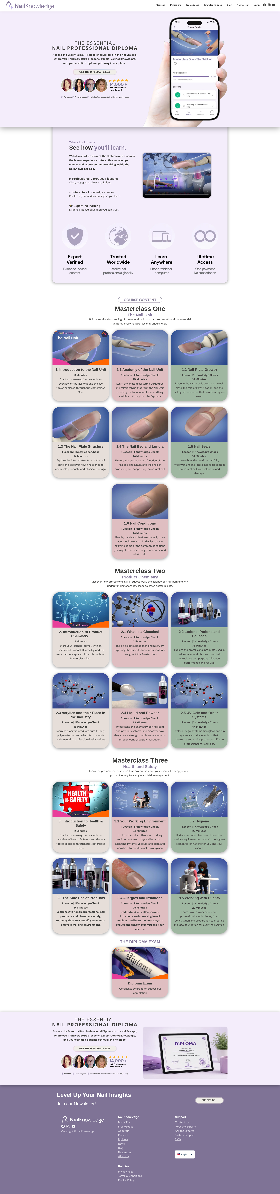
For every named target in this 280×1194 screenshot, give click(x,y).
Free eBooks (125, 1126)
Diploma (123, 1139)
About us (123, 1131)
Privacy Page (125, 1171)
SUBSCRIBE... (209, 1100)
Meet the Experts (185, 1126)
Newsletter (124, 1152)
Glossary (123, 1156)
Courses (123, 1135)
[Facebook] (264, 5)
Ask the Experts (184, 1131)
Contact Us (182, 1122)
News (121, 1143)
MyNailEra (124, 1122)
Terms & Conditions (130, 1176)
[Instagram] (269, 5)
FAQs (178, 1139)
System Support (184, 1135)
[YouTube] (273, 5)
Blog (120, 1148)
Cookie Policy (126, 1180)
